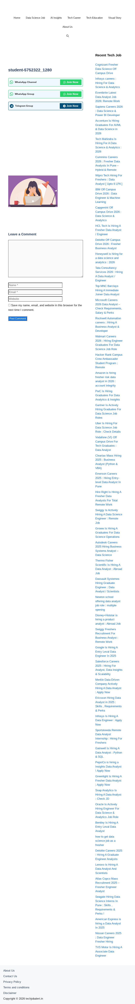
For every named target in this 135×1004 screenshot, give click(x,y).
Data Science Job (35, 17)
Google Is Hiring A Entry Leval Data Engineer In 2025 (106, 651)
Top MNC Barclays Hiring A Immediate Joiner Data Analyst (107, 290)
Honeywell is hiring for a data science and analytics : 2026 (109, 258)
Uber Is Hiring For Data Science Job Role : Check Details (108, 427)
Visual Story (114, 17)
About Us (68, 26)
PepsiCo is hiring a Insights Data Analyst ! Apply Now (108, 766)
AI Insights (56, 17)
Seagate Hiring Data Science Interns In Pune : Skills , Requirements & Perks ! (107, 905)
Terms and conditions (16, 987)
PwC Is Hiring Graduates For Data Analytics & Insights (107, 395)
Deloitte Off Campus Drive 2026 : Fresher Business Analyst (108, 244)
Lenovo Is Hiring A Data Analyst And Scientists (106, 869)
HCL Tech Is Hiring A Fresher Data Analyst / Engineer (108, 230)
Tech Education (94, 17)
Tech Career (74, 17)
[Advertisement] (68, 57)
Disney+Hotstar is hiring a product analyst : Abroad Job (108, 619)
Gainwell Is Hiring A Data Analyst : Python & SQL (108, 752)
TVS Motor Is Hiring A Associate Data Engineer (108, 951)
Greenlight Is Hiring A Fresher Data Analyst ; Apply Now (108, 780)
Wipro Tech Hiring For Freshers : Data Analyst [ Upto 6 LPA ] (108, 179)
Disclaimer (9, 993)
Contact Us (10, 976)
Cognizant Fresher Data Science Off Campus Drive (106, 69)
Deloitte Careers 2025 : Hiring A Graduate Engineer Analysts (108, 855)
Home (17, 17)
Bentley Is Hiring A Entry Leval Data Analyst (106, 827)
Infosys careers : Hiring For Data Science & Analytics (107, 83)
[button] (68, 35)
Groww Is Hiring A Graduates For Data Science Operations (107, 532)
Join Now (72, 82)
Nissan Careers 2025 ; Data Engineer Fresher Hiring (108, 937)
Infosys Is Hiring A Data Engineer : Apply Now (108, 720)
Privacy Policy (12, 981)
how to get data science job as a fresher (105, 841)
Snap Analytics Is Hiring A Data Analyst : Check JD (108, 794)
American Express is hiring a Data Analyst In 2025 (108, 923)
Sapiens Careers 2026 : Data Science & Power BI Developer (109, 111)
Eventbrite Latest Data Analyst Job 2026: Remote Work (107, 97)
